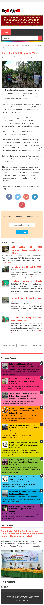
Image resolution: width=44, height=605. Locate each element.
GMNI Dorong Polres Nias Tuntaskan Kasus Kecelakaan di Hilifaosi (26, 249)
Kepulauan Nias (35, 57)
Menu (7, 32)
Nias (3, 59)
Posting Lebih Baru (9, 345)
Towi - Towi (25, 600)
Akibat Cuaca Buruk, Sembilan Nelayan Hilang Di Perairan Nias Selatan (22, 508)
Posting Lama (37, 345)
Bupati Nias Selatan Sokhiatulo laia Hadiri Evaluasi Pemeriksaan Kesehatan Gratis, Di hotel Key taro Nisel (22, 533)
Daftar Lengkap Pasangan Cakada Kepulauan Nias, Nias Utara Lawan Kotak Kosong (23, 462)
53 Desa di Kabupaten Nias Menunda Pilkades (26, 319)
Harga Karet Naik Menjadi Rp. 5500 (25, 267)
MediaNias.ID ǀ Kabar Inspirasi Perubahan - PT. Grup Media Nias (25, 596)
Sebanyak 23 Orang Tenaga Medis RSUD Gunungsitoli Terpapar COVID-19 (24, 427)
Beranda (24, 345)
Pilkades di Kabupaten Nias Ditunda (26, 281)
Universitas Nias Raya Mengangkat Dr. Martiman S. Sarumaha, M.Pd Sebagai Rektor (23, 410)
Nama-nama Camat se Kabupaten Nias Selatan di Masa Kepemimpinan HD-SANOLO (24, 445)
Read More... (7, 263)
